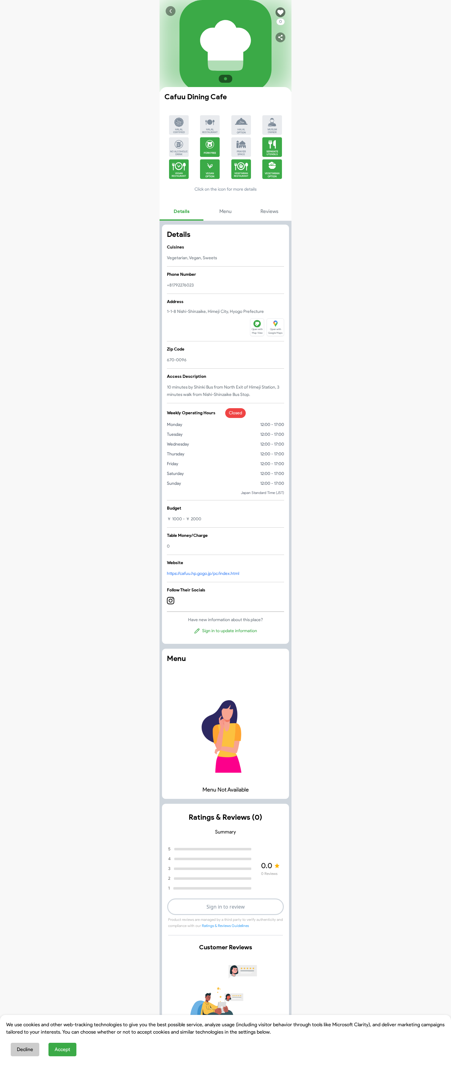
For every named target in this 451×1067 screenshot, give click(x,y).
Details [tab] (182, 211)
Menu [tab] (225, 211)
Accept (62, 1049)
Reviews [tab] (269, 211)
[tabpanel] (225, 434)
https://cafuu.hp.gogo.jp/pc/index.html (203, 573)
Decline (25, 1049)
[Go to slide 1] (225, 78)
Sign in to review (225, 906)
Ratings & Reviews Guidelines (225, 925)
